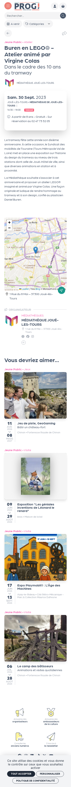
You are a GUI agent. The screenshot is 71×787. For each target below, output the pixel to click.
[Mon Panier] (63, 6)
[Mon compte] (54, 6)
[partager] (64, 33)
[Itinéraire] (61, 290)
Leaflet (25, 288)
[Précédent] (8, 33)
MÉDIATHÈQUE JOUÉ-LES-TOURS (40, 322)
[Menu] (8, 5)
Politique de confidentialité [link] (35, 780)
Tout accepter (21, 773)
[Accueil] (27, 5)
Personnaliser (50, 773)
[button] (35, 250)
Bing (38, 288)
